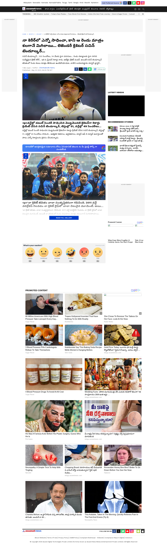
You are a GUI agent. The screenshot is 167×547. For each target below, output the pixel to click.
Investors (128, 538)
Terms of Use (52, 538)
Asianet (31, 530)
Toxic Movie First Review (77, 14)
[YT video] (138, 3)
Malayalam (27, 3)
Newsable (36, 3)
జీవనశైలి (77, 9)
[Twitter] (129, 3)
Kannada (44, 3)
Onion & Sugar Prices (119, 14)
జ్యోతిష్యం (110, 9)
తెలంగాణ (94, 9)
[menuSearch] (143, 9)
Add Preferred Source (110, 3)
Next (143, 14)
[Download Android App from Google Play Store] (138, 531)
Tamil (70, 3)
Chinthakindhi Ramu (47, 68)
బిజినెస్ (102, 9)
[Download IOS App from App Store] (143, 531)
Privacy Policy (63, 538)
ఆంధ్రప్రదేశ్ (86, 9)
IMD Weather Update (41, 14)
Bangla (75, 3)
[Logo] (32, 9)
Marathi (87, 3)
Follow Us (101, 69)
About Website (40, 538)
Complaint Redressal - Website (91, 538)
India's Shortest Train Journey (99, 14)
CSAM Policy (74, 538)
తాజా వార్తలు (50, 9)
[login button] (136, 9)
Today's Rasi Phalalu (58, 14)
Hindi (81, 3)
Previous (139, 14)
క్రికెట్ (71, 9)
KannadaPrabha (55, 3)
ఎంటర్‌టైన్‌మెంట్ (62, 9)
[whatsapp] (134, 3)
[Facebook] (125, 3)
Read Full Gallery (64, 218)
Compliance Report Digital (114, 538)
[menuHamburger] (139, 9)
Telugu (64, 3)
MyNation (94, 3)
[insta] (143, 3)
